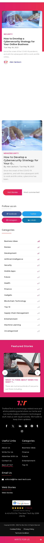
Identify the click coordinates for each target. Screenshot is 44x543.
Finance (25, 452)
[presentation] (5, 372)
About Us (6, 448)
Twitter (33, 214)
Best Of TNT (7, 465)
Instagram (12, 220)
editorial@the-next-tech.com (18, 479)
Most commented (31, 192)
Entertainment (28, 461)
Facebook (12, 214)
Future (25, 456)
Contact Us (7, 461)
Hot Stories (13, 192)
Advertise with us (10, 456)
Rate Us (29, 508)
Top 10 (25, 465)
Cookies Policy (15, 529)
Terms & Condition (22, 533)
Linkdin (32, 220)
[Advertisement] (22, 93)
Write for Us (7, 452)
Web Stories (7, 493)
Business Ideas (28, 448)
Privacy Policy (29, 529)
